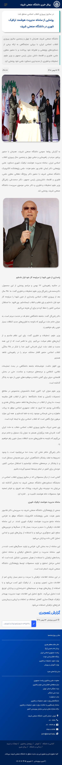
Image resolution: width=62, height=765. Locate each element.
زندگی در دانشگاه (35, 747)
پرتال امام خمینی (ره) (52, 648)
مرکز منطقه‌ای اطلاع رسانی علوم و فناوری (46, 684)
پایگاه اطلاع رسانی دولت (51, 656)
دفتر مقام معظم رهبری (52, 644)
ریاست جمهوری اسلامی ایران (50, 652)
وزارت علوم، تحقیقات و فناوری (49, 661)
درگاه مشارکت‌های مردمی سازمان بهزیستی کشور (43, 709)
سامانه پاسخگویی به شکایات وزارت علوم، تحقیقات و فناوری (39, 705)
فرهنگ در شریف (12, 743)
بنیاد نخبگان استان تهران (51, 688)
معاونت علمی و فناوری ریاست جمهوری (46, 680)
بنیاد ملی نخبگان (53, 693)
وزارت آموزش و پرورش (51, 665)
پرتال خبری (22, 747)
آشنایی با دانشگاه (48, 743)
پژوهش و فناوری (26, 743)
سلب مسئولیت (54, 697)
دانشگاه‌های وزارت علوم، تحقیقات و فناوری (45, 701)
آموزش (37, 743)
